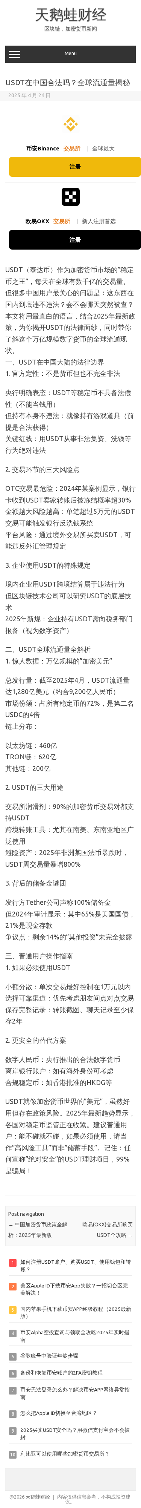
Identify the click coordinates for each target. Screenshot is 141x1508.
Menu (71, 53)
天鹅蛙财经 (70, 14)
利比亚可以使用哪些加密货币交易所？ (65, 1454)
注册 (75, 166)
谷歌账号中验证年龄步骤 (49, 1356)
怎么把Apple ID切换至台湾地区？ (58, 1413)
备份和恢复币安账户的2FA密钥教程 (61, 1373)
